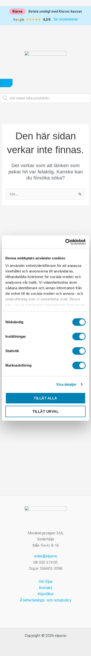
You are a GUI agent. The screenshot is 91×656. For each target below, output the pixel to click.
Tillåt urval (45, 411)
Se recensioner (65, 19)
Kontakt (45, 588)
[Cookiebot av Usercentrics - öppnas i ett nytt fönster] (65, 242)
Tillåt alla (45, 398)
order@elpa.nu (45, 556)
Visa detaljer (66, 384)
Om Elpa (45, 581)
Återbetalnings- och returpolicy (45, 600)
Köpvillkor (46, 594)
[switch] (79, 336)
